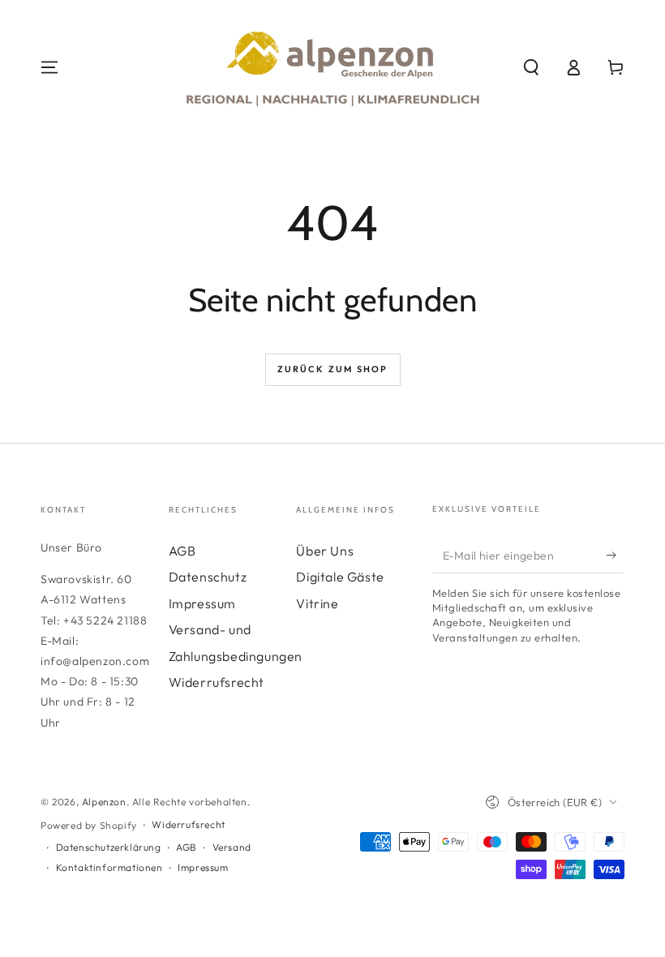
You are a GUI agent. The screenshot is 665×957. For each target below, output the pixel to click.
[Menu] (49, 67)
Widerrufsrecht (216, 682)
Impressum (202, 603)
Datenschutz (208, 577)
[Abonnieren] (615, 555)
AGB (182, 551)
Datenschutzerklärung (108, 847)
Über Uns (325, 551)
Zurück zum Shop (332, 369)
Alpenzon (104, 802)
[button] (531, 67)
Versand (231, 847)
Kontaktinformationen (109, 867)
